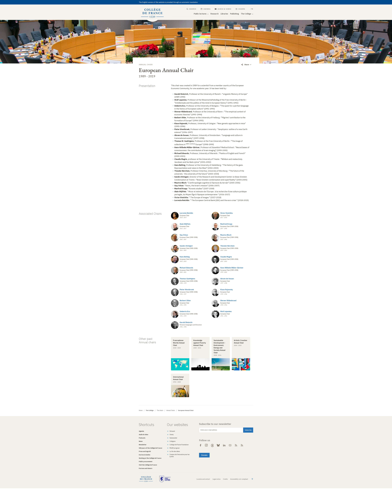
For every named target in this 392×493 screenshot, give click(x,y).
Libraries (224, 14)
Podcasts (142, 438)
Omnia (172, 434)
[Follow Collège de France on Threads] (212, 445)
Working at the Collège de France (150, 458)
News (141, 441)
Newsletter (142, 445)
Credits (225, 479)
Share (246, 65)
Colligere (172, 441)
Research (214, 14)
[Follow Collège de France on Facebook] (200, 445)
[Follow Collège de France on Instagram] (206, 445)
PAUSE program (175, 448)
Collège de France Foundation (179, 445)
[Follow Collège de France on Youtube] (230, 445)
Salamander (173, 438)
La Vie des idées (175, 451)
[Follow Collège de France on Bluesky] (218, 445)
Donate (204, 455)
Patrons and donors (145, 468)
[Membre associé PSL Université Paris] (165, 479)
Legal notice (216, 479)
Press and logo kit (145, 451)
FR (252, 9)
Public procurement (145, 461)
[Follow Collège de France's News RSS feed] (236, 445)
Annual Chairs (170, 410)
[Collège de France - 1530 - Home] (152, 13)
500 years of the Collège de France (150, 448)
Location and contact (203, 479)
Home (141, 410)
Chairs (241, 9)
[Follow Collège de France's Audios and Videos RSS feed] (242, 445)
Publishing (234, 14)
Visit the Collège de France (148, 465)
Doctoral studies (144, 455)
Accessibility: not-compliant (239, 479)
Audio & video (224, 9)
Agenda (206, 9)
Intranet (172, 431)
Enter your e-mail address (209, 430)
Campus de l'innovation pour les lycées (180, 455)
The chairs (160, 410)
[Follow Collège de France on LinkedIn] (224, 445)
